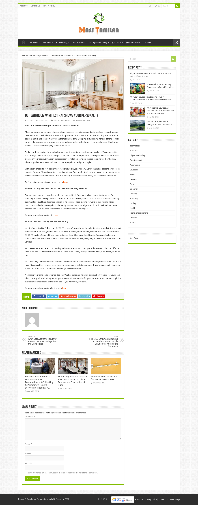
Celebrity (134, 189)
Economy (134, 198)
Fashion (117, 42)
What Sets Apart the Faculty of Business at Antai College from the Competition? (42, 340)
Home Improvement (40, 55)
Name (28, 444)
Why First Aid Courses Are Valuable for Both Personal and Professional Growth (160, 111)
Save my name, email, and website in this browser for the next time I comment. (63, 473)
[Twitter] (156, 6)
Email (28, 453)
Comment (30, 416)
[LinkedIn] (159, 6)
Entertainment (136, 160)
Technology (63, 42)
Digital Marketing (99, 42)
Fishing (133, 203)
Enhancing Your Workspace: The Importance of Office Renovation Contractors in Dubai (72, 380)
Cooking (133, 194)
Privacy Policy (49, 6)
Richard (31, 120)
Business (81, 42)
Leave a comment (83, 120)
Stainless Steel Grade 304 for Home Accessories (104, 378)
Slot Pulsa (134, 238)
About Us (24, 6)
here (65, 182)
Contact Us (35, 6)
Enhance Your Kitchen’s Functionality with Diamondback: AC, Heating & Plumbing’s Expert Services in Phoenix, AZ (39, 382)
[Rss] (150, 6)
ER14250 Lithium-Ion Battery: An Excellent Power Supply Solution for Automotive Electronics (103, 342)
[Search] (177, 6)
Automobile (134, 42)
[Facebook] (153, 6)
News (35, 42)
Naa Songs (175, 499)
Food (132, 184)
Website (28, 463)
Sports (133, 222)
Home (24, 42)
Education (134, 170)
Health (48, 42)
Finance (148, 42)
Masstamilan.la (46, 499)
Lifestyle (133, 218)
